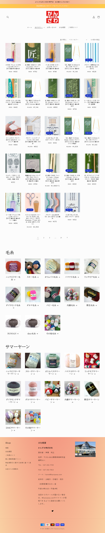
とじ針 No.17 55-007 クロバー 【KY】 (52, 139)
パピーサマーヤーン (52, 401)
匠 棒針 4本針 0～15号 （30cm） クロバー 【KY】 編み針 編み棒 (52, 102)
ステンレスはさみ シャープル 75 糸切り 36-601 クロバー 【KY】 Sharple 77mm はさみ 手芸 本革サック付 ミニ (33, 219)
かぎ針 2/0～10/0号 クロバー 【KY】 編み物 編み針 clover (13, 102)
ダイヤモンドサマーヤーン (13, 401)
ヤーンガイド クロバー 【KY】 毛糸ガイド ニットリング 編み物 (13, 139)
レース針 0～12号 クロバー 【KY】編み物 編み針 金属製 (92, 102)
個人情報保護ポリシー (13, 459)
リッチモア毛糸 (90, 277)
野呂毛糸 (91, 305)
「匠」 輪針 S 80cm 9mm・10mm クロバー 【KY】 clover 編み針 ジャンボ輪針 (72, 140)
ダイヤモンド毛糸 (13, 305)
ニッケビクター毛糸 (13, 278)
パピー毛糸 (51, 305)
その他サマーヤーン (32, 429)
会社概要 (8, 451)
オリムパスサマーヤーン (52, 372)
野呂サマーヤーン (91, 399)
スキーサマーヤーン (32, 372)
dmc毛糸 (31, 334)
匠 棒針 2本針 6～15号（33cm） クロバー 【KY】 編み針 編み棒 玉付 (72, 103)
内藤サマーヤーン (72, 399)
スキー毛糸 (31, 277)
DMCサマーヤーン (13, 429)
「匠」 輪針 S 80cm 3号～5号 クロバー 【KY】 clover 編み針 (91, 139)
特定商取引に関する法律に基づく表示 (18, 464)
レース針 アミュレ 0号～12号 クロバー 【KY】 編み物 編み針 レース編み (13, 217)
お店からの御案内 (11, 469)
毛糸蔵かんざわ (49, 528)
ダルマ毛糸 (31, 305)
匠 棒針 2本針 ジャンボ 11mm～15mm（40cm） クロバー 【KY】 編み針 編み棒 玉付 (52, 179)
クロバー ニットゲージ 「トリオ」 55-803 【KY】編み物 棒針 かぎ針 (33, 140)
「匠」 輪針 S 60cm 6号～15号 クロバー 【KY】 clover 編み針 (32, 102)
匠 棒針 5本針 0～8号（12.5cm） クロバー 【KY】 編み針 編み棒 (33, 66)
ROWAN (12, 334)
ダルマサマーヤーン (32, 401)
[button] (7, 17)
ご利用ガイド (10, 455)
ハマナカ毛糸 (71, 277)
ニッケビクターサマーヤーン (13, 372)
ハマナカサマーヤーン (72, 372)
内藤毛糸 (71, 305)
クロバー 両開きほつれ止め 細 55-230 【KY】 (91, 66)
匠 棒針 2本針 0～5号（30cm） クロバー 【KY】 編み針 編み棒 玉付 (72, 178)
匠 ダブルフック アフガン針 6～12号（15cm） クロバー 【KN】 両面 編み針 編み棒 (91, 178)
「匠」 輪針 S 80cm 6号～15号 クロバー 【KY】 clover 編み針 (72, 66)
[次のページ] (67, 237)
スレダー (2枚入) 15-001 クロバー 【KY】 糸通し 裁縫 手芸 (13, 177)
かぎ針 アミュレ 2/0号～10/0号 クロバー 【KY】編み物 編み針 (13, 66)
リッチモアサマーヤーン (92, 372)
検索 (7, 448)
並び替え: (63, 39)
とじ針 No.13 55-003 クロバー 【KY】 (72, 215)
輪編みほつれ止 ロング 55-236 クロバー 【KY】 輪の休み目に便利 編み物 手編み (32, 178)
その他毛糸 (51, 334)
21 (61, 237)
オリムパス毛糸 (51, 277)
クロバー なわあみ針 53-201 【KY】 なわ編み (52, 216)
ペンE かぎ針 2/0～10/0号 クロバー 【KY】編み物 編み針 (52, 66)
